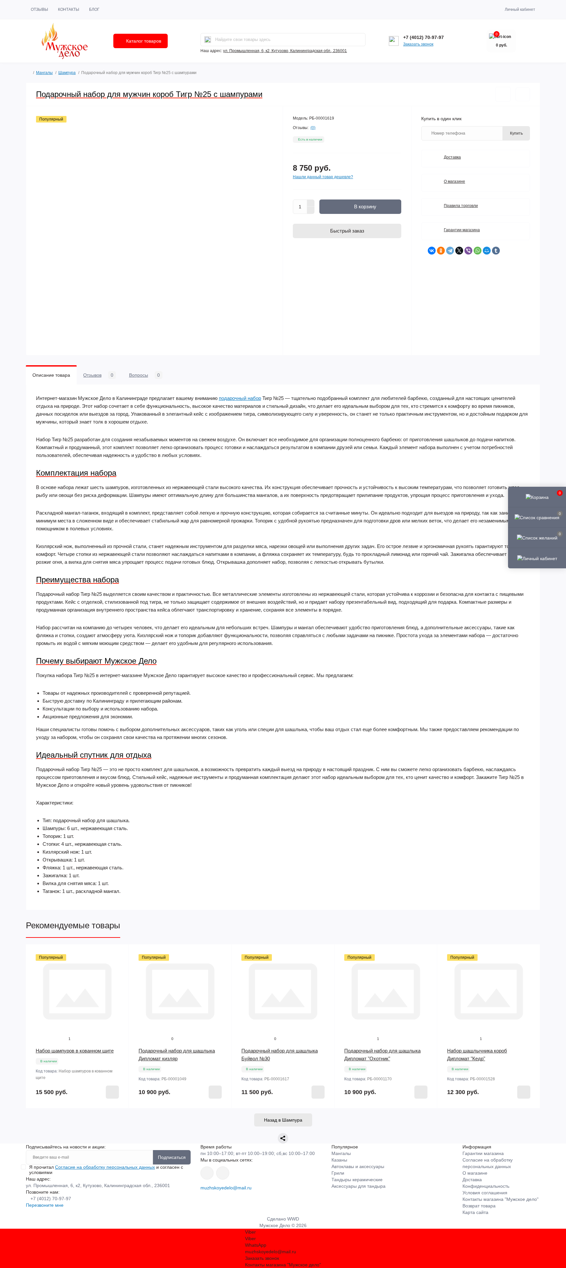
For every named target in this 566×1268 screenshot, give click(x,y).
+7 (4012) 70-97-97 (423, 37)
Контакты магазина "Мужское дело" (500, 1199)
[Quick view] (119, 954)
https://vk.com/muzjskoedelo (207, 1173)
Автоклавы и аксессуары (357, 1166)
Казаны (339, 1160)
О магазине (454, 181)
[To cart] (112, 1092)
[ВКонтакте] (432, 251)
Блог (94, 9)
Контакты (68, 9)
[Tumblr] (496, 251)
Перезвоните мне (45, 1205)
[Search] (207, 39)
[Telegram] (450, 251)
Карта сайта (475, 1212)
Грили (337, 1173)
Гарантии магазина (462, 230)
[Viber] (468, 251)
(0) (313, 127)
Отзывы (39, 9)
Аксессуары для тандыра (358, 1186)
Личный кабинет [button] (520, 9)
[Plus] (310, 203)
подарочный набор (240, 398)
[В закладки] (503, 94)
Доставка (452, 157)
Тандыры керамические (357, 1179)
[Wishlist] (119, 967)
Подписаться (172, 1157)
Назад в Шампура (283, 1120)
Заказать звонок (418, 44)
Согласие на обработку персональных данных (105, 1167)
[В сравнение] (523, 94)
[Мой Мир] (487, 251)
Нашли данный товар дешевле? (323, 177)
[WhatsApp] (477, 251)
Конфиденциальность (485, 1186)
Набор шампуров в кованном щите (75, 1050)
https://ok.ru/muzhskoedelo (222, 1173)
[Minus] (310, 210)
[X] (459, 251)
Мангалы (44, 72)
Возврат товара (479, 1205)
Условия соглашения (484, 1192)
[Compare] (119, 979)
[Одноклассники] (441, 251)
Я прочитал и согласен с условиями (106, 1169)
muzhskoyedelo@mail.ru (226, 1187)
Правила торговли (461, 205)
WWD (293, 1218)
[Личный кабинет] (537, 558)
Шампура (67, 72)
